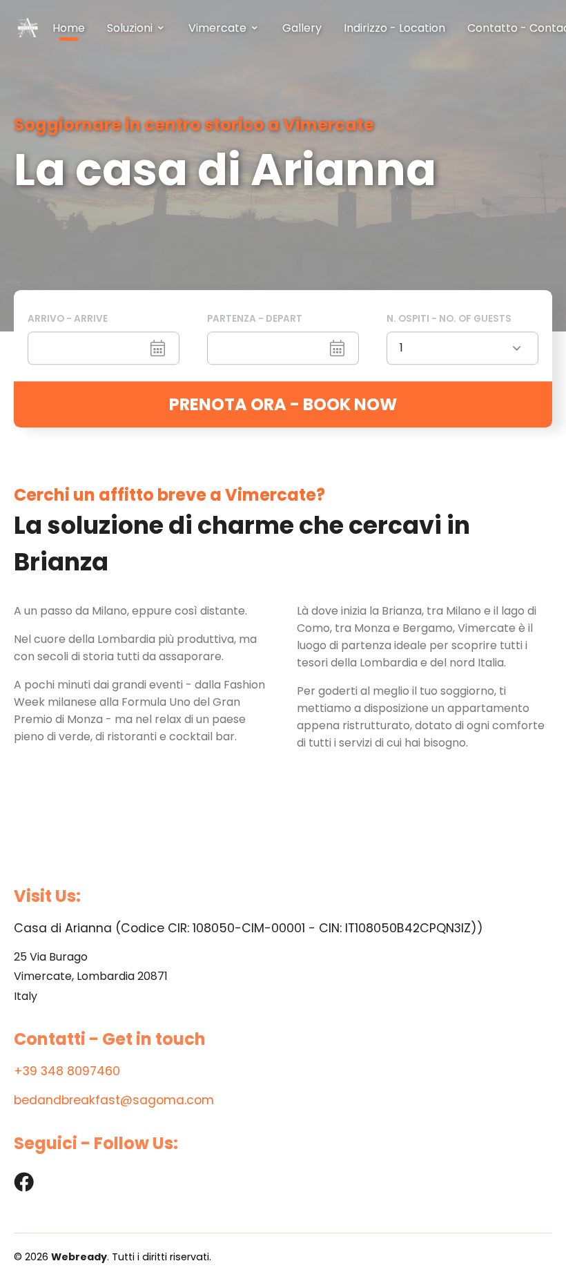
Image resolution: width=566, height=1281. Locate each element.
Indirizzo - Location (394, 28)
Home (68, 28)
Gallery (302, 28)
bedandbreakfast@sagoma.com (114, 1100)
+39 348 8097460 (67, 1071)
